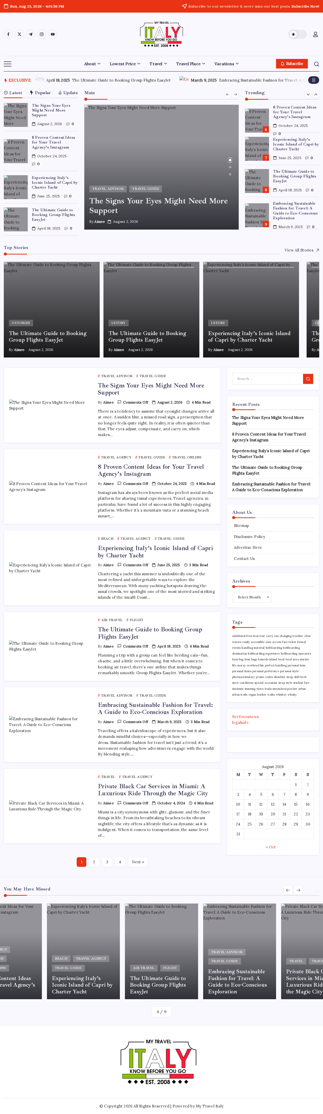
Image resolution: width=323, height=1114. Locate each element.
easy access (273, 642)
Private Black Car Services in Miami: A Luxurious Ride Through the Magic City (295, 211)
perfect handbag (276, 665)
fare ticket (289, 642)
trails (268, 689)
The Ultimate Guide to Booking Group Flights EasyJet (87, 80)
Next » (138, 861)
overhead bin (255, 665)
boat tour (259, 636)
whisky (292, 694)
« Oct (271, 847)
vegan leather (257, 694)
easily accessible (253, 642)
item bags (251, 659)
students (238, 689)
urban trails (239, 694)
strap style (285, 683)
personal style (289, 671)
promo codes (264, 677)
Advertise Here (248, 547)
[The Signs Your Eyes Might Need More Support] (161, 167)
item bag (238, 659)
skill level (300, 677)
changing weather (291, 636)
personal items (241, 671)
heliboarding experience (264, 653)
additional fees (242, 636)
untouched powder (285, 689)
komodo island (267, 659)
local (281, 659)
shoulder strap (283, 677)
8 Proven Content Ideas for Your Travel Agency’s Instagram (53, 142)
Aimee (99, 221)
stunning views (254, 689)
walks (271, 694)
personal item (297, 665)
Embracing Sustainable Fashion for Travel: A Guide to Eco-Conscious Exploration (295, 178)
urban (302, 689)
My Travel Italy (210, 1106)
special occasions (265, 683)
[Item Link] (16, 115)
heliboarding (274, 648)
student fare (301, 683)
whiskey (281, 694)
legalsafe (240, 722)
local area (292, 659)
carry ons (272, 636)
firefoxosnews (245, 716)
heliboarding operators (296, 653)
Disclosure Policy (249, 536)
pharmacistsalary (243, 677)
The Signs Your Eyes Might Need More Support (51, 110)
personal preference (265, 671)
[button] (298, 34)
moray (241, 665)
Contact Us (244, 558)
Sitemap (241, 525)
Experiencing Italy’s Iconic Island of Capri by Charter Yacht (55, 182)
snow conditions (242, 683)
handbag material (252, 648)
